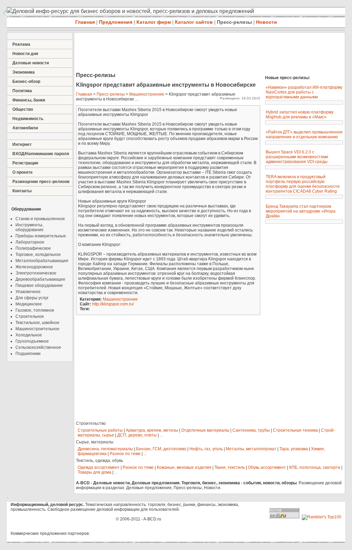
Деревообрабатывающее (40, 279)
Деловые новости (30, 63)
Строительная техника (295, 430)
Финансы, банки (28, 100)
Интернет (22, 144)
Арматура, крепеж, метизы (152, 430)
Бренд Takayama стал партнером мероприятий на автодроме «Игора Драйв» (301, 211)
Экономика (23, 72)
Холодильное (28, 335)
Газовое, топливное (34, 310)
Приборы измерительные (40, 236)
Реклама (21, 44)
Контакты (22, 190)
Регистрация (25, 163)
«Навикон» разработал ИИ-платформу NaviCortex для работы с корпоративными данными (304, 92)
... (161, 435)
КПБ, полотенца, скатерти (314, 467)
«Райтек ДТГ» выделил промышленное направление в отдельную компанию (304, 134)
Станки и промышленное (40, 218)
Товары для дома (94, 472)
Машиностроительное (37, 328)
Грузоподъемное (32, 341)
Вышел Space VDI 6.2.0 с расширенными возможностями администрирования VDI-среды (297, 157)
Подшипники (28, 353)
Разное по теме (125, 453)
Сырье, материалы (94, 442)
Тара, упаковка (293, 448)
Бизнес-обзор (26, 81)
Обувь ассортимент (267, 467)
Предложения (115, 22)
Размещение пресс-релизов (40, 181)
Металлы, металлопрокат (251, 448)
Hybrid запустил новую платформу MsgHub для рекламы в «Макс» (299, 114)
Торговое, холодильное (38, 254)
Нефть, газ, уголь (206, 448)
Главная (85, 22)
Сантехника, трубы (251, 430)
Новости (266, 22)
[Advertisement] (199, 52)
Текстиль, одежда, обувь (99, 460)
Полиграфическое (33, 248)
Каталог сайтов (194, 22)
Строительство (91, 423)
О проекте (22, 172)
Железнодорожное (34, 267)
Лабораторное (29, 242)
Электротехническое (35, 273)
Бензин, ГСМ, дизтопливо (161, 448)
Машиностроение (146, 94)
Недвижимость (27, 118)
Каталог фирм (153, 22)
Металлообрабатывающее (41, 260)
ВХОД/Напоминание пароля (40, 153)
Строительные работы (100, 430)
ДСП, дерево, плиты (137, 435)
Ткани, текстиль (229, 467)
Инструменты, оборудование (29, 227)
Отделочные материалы (205, 430)
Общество (22, 109)
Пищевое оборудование (39, 285)
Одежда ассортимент (99, 467)
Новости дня (25, 53)
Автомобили (25, 128)
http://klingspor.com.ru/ (113, 304)
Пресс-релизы (234, 22)
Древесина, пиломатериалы (105, 448)
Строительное (29, 316)
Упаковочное (28, 291)
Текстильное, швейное (37, 322)
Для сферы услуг (31, 297)
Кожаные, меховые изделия (184, 467)
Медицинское (28, 304)
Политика (22, 90)
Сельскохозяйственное (38, 347)
